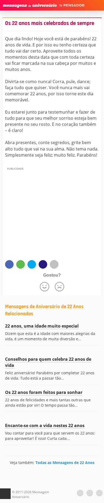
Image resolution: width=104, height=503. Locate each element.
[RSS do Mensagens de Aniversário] (99, 493)
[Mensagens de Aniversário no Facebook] (89, 493)
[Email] (54, 264)
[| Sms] (43, 264)
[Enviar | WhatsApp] (20, 264)
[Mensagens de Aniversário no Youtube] (80, 493)
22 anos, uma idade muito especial (42, 326)
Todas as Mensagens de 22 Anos (64, 462)
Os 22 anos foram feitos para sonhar (43, 392)
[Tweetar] (31, 264)
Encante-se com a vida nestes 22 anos (45, 425)
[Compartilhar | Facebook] (9, 264)
